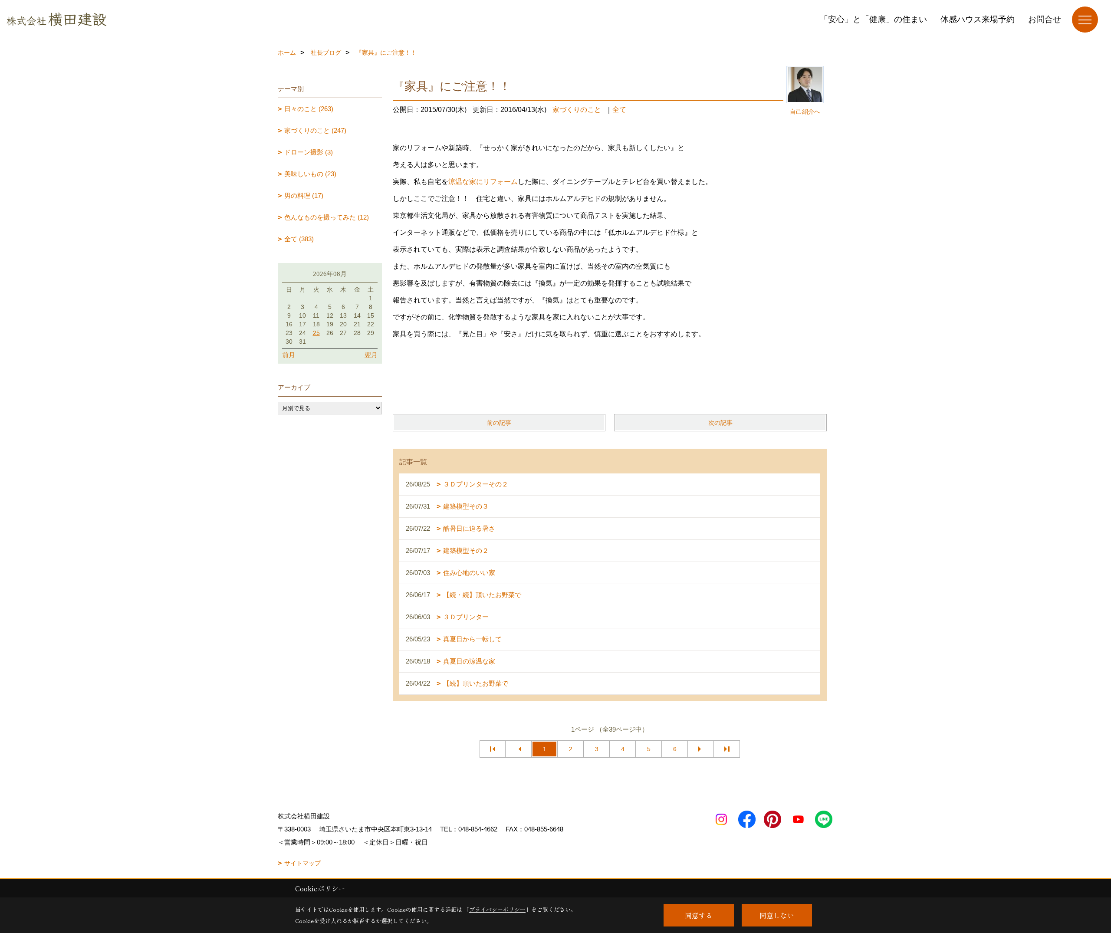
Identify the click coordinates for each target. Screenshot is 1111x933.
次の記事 (720, 422)
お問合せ (1044, 19)
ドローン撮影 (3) (308, 152)
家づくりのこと (576, 109)
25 (316, 332)
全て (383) (299, 239)
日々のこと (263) (308, 108)
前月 (288, 354)
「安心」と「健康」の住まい (873, 19)
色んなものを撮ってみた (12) (326, 217)
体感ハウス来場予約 (977, 19)
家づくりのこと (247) (315, 130)
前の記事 (499, 422)
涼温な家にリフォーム (483, 181)
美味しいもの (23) (310, 173)
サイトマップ (302, 863)
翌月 (371, 354)
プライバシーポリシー (497, 909)
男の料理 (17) (303, 195)
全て (619, 109)
